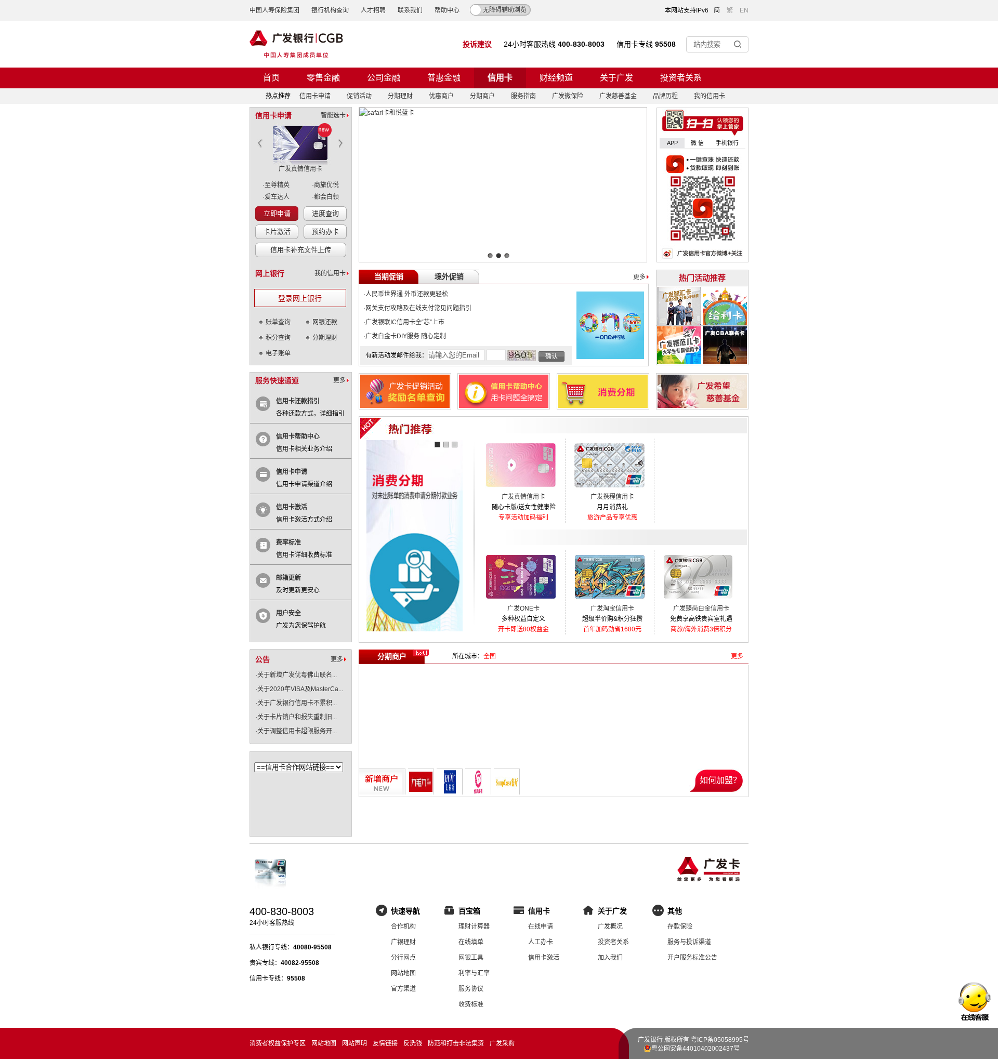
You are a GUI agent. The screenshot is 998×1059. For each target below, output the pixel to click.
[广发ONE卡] (520, 601)
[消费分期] (414, 536)
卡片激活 (277, 231)
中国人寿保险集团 (274, 10)
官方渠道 (403, 988)
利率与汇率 (474, 973)
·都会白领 (325, 197)
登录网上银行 (300, 298)
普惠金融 (444, 77)
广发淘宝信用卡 (612, 608)
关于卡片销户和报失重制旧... (297, 717)
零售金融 (323, 77)
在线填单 (470, 942)
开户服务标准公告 (692, 957)
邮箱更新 (288, 577)
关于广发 (616, 77)
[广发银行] (296, 44)
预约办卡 (325, 231)
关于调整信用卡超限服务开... (297, 731)
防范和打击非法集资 (456, 1043)
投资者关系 (681, 77)
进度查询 (325, 213)
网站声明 (354, 1043)
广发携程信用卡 (612, 496)
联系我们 (410, 10)
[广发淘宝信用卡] (609, 601)
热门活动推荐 (702, 278)
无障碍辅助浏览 (505, 10)
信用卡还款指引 (298, 401)
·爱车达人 (276, 197)
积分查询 (278, 337)
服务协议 (470, 988)
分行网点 (403, 957)
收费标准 (470, 1004)
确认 (551, 356)
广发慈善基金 (618, 96)
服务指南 (523, 96)
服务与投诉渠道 (689, 942)
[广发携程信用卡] (609, 489)
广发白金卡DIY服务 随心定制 (405, 336)
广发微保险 (567, 96)
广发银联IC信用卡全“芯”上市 (404, 322)
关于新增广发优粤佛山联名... (297, 675)
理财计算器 (474, 926)
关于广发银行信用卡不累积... (297, 703)
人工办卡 (540, 942)
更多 (339, 380)
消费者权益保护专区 (278, 1043)
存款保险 (679, 926)
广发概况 (610, 926)
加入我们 (610, 957)
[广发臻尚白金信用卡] (698, 601)
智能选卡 (333, 115)
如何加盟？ (720, 780)
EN (744, 10)
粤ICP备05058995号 (720, 1039)
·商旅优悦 (325, 185)
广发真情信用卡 (300, 169)
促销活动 (359, 96)
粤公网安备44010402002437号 (695, 1048)
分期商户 (482, 96)
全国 (489, 656)
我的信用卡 (709, 96)
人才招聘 (373, 10)
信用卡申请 (315, 96)
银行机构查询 (330, 10)
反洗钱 (412, 1043)
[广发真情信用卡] (520, 489)
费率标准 (288, 542)
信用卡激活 (291, 507)
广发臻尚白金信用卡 (701, 608)
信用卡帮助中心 (298, 436)
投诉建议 (477, 44)
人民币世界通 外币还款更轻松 (406, 294)
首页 (271, 77)
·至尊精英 (276, 185)
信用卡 (500, 77)
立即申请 (277, 213)
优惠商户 (441, 96)
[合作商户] (298, 823)
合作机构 (403, 926)
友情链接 (385, 1043)
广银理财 (403, 942)
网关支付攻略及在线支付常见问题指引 (418, 308)
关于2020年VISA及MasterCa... (300, 689)
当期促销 (388, 277)
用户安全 (288, 613)
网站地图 (403, 973)
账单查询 (278, 322)
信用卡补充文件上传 (300, 250)
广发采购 (502, 1043)
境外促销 (449, 277)
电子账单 (278, 353)
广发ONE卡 (523, 608)
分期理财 (400, 96)
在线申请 (540, 926)
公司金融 (383, 77)
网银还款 (324, 322)
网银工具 (470, 957)
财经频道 (556, 77)
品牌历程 (665, 96)
